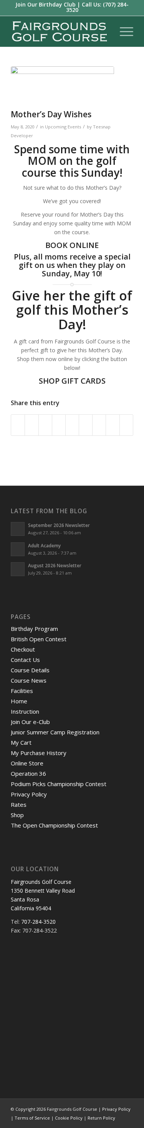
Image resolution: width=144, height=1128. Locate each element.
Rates (18, 804)
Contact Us (25, 659)
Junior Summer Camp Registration (55, 732)
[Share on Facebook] (18, 425)
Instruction (25, 711)
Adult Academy (44, 545)
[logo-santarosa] (60, 31)
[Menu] (122, 31)
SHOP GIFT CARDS (72, 381)
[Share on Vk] (99, 425)
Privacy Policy (29, 794)
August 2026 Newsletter (54, 565)
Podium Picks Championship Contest (58, 784)
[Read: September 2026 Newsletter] (18, 529)
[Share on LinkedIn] (72, 425)
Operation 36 (28, 773)
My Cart (21, 742)
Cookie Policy (69, 1118)
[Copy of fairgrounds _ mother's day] (62, 85)
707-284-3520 (38, 921)
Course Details (30, 670)
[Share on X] (31, 425)
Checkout (23, 649)
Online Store (27, 763)
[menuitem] (122, 31)
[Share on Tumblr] (85, 425)
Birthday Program (34, 628)
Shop (17, 815)
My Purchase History (38, 753)
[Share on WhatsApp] (45, 425)
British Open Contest (38, 639)
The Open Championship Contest (54, 825)
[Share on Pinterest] (58, 425)
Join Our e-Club (30, 722)
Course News (28, 680)
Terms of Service (32, 1118)
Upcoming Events (63, 127)
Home (19, 701)
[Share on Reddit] (112, 425)
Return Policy (101, 1118)
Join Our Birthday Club (45, 4)
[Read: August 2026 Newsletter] (18, 569)
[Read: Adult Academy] (18, 549)
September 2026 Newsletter (59, 525)
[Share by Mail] (126, 425)
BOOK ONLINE (72, 245)
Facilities (22, 691)
